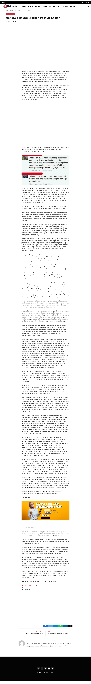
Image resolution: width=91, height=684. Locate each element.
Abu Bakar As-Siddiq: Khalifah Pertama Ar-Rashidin (58, 634)
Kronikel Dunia (47, 6)
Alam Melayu (38, 6)
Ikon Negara (65, 6)
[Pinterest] (8, 77)
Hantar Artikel (5, 2)
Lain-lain (72, 6)
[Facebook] (8, 68)
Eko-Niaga (30, 6)
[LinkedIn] (8, 74)
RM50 (35, 585)
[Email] (8, 80)
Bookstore (45, 672)
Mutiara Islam (56, 6)
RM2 (23, 585)
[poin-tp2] (45, 519)
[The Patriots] (10, 6)
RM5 (26, 585)
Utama (24, 6)
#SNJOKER (14, 21)
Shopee (52, 672)
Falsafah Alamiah (10, 14)
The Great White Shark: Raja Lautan (34, 633)
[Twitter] (8, 71)
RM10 (31, 585)
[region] (58, 123)
